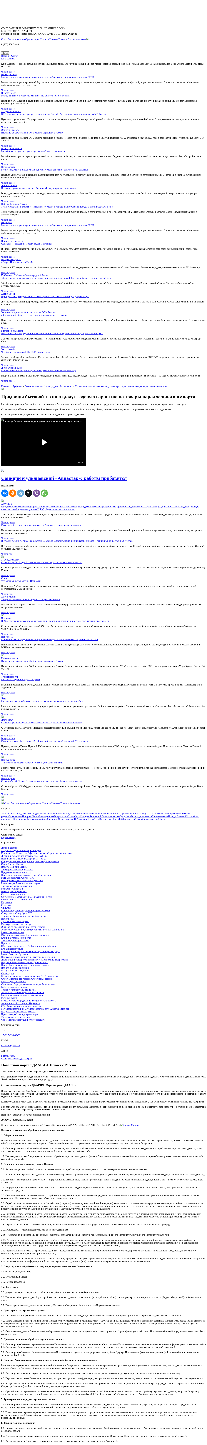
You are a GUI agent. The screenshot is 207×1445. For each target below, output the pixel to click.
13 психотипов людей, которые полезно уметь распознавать (32, 762)
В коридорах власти (141, 816)
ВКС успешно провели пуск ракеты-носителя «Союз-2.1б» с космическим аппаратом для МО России (53, 114)
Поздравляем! (39, 813)
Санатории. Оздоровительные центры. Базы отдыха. (28, 984)
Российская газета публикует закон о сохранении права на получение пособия (42, 701)
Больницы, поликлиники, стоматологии (22, 995)
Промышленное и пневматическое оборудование (26, 875)
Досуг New (125, 816)
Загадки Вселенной (91, 816)
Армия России (100, 813)
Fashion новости (18, 819)
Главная (5, 386)
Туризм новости (79, 813)
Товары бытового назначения (16, 886)
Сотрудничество (16, 39)
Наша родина (51, 386)
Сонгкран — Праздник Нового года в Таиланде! (26, 243)
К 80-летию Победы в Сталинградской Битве (142, 819)
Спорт (61, 819)
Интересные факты (109, 819)
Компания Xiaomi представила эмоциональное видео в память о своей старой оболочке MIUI (49, 639)
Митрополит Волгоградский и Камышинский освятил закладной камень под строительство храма (52, 333)
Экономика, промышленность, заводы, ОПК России (135, 813)
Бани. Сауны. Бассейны (13, 981)
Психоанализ (15, 816)
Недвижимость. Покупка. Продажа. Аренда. (24, 858)
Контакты (81, 39)
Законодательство (34, 386)
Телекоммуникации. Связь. (15, 940)
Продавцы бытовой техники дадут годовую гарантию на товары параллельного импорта (121, 386)
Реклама (53, 39)
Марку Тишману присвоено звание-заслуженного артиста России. (35, 95)
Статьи (71, 39)
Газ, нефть (6, 902)
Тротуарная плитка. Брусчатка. (17, 869)
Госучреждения (9, 998)
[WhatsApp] (44, 493)
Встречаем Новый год (87, 819)
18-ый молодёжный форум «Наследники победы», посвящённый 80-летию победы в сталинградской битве (57, 206)
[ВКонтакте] (4, 493)
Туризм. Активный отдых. (15, 921)
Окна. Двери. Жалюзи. (13, 864)
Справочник (34, 803)
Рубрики (17, 386)
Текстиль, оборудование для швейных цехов (24, 916)
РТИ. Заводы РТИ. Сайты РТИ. (17, 877)
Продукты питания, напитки (16, 872)
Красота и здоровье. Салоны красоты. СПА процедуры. (30, 976)
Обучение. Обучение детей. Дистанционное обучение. (29, 946)
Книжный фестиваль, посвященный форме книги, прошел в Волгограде (38, 370)
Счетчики (6, 905)
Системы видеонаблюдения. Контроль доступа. (25, 910)
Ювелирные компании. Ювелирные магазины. (25, 935)
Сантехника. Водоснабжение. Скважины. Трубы (26, 897)
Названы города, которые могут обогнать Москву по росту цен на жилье (39, 188)
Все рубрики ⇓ (9, 824)
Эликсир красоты (111, 816)
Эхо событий (74, 816)
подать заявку (8, 837)
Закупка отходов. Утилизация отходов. (21, 850)
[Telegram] (20, 493)
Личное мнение (160, 816)
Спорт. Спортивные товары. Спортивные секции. (27, 978)
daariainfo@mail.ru (10, 1045)
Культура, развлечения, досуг (16, 924)
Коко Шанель (8, 58)
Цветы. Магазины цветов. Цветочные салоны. (25, 965)
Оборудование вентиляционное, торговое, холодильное (30, 861)
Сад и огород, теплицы (13, 894)
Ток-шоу (62, 39)
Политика (51, 813)
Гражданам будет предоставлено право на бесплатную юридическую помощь (41, 525)
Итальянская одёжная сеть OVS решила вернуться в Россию (32, 132)
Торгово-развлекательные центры (18, 989)
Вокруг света (61, 816)
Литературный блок (36, 819)
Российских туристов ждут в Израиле (20, 679)
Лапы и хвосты (9, 847)
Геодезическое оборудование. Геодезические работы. (28, 1000)
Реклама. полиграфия (12, 888)
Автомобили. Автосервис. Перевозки (20, 1003)
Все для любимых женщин (15, 968)
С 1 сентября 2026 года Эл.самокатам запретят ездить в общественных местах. (41, 562)
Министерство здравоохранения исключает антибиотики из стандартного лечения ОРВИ (47, 77)
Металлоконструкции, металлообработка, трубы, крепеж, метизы (35, 1009)
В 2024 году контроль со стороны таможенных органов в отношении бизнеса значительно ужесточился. (55, 621)
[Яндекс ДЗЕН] (87, 39)
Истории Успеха (30, 816)
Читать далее (8, 71)
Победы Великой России (181, 816)
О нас (4, 39)
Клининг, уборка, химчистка (16, 938)
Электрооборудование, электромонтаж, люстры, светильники (33, 929)
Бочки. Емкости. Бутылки (14, 954)
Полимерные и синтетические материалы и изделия (28, 957)
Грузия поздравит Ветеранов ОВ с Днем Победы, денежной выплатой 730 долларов (44, 169)
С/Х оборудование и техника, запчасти (21, 1006)
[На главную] (2, 803)
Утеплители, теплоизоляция (15, 1017)
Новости (44, 39)
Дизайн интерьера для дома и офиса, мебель (24, 856)
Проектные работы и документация (19, 1014)
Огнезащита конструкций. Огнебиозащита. (23, 1019)
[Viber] (36, 493)
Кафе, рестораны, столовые (15, 987)
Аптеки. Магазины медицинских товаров (22, 992)
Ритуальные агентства (12, 932)
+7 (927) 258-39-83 (10, 1035)
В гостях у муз (63, 813)
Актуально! (66, 386)
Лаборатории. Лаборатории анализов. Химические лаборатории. (34, 959)
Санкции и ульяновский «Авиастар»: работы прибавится (64, 478)
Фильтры (6, 908)
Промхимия (7, 918)
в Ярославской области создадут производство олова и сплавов (34, 315)
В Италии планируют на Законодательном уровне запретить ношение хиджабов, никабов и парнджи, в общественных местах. (67, 541)
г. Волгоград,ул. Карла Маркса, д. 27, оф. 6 (16, 1057)
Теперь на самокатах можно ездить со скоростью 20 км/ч (30, 599)
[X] (28, 493)
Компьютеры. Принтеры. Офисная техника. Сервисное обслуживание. (38, 853)
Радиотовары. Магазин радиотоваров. (20, 883)
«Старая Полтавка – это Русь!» (17, 262)
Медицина (52, 819)
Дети (90, 813)
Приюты (5, 943)
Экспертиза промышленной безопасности (23, 927)
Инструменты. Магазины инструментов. (22, 880)
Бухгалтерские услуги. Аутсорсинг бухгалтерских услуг (30, 951)
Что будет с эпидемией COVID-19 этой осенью (25, 352)
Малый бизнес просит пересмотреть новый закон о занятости (33, 151)
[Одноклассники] (12, 493)
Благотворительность (173, 813)
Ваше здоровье (46, 816)
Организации (32, 39)
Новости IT (70, 819)
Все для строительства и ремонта (18, 1011)
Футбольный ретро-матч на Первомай (21, 581)
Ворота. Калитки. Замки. (14, 867)
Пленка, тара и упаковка (14, 891)
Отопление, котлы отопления (16, 899)
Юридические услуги (12, 948)
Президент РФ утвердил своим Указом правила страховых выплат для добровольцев (45, 296)
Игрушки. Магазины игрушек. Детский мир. (24, 962)
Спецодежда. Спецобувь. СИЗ (16, 913)
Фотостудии (7, 973)
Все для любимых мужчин (15, 970)
